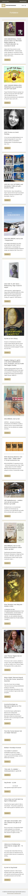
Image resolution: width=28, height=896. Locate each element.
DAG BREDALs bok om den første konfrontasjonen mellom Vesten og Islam (13, 547)
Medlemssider (23, 1)
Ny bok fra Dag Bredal (10, 867)
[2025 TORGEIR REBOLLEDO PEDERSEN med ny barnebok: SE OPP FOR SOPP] (14, 74)
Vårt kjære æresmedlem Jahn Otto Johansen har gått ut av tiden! (12, 822)
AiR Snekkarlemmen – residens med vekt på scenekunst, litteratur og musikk (13, 502)
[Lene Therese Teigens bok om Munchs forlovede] (14, 640)
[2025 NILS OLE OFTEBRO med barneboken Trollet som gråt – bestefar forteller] (14, 167)
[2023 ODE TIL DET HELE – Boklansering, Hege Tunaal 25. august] (14, 270)
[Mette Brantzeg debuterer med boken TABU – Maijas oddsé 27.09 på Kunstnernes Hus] (14, 446)
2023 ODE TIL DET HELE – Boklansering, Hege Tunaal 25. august (13, 285)
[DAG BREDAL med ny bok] (14, 400)
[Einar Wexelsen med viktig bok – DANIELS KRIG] (14, 585)
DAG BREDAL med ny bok (12, 419)
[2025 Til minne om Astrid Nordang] (14, 119)
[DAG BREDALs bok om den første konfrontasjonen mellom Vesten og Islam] (14, 532)
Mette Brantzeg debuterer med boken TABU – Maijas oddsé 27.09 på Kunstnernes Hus (13, 458)
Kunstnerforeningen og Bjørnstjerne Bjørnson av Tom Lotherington (12, 706)
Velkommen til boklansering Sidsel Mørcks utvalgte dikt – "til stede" (13, 845)
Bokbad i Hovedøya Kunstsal (12, 747)
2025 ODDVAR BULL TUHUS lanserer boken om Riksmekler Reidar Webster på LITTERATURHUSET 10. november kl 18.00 (13, 42)
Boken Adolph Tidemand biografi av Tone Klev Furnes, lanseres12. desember (14, 679)
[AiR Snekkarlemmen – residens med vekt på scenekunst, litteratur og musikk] (14, 489)
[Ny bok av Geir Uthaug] (14, 321)
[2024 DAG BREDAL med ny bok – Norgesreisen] (14, 220)
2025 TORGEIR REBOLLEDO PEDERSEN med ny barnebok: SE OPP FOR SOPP (13, 87)
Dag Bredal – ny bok (10, 782)
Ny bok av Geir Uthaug (10, 338)
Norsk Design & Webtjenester (14, 893)
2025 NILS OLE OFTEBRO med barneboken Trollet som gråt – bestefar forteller (13, 186)
